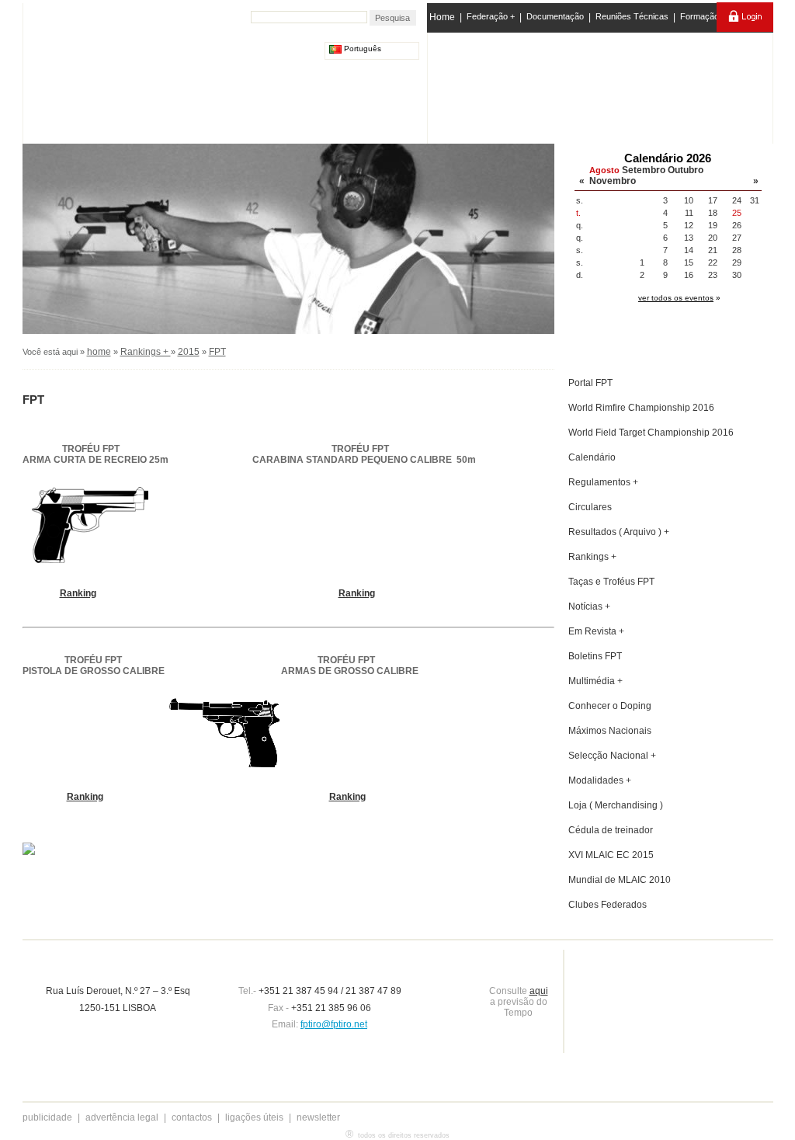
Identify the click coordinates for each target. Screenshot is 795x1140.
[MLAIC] (601, 85)
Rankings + (145, 351)
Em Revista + (596, 631)
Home (442, 17)
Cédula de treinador (610, 830)
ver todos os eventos (675, 298)
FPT (217, 351)
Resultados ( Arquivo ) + (618, 532)
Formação (699, 16)
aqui (538, 990)
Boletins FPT (595, 656)
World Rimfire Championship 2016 (641, 407)
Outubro (685, 170)
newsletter (318, 1117)
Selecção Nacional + (612, 755)
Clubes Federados (607, 904)
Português (361, 48)
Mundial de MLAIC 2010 (619, 879)
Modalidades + (599, 780)
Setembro (643, 170)
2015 (189, 351)
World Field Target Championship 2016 (651, 432)
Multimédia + (595, 681)
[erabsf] (729, 84)
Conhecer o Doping (609, 705)
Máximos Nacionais (609, 730)
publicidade (47, 1117)
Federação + (491, 16)
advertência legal (121, 1117)
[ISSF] (478, 85)
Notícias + (589, 606)
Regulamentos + (603, 482)
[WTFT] (663, 89)
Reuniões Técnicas (631, 16)
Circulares (590, 507)
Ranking (78, 593)
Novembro (612, 181)
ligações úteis (254, 1117)
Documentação (555, 16)
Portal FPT (590, 382)
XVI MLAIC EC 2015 (611, 855)
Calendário (592, 457)
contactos (192, 1117)
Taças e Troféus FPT (611, 581)
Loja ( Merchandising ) (615, 805)
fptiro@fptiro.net (333, 1024)
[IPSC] (538, 85)
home (99, 351)
